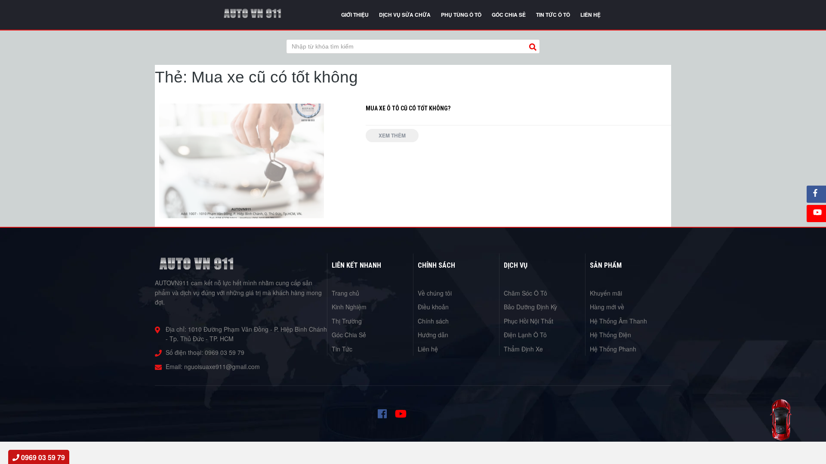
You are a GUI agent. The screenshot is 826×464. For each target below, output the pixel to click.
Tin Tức (342, 349)
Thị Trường (347, 321)
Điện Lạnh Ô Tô (525, 334)
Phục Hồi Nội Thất (528, 321)
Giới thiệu (355, 14)
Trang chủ (345, 293)
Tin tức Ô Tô (553, 14)
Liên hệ (428, 349)
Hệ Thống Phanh (613, 349)
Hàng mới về (607, 306)
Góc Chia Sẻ (349, 334)
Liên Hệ (590, 14)
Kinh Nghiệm (349, 306)
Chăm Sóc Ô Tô (525, 293)
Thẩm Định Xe (523, 349)
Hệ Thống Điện (610, 334)
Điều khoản (433, 306)
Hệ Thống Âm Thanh (618, 321)
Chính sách (433, 321)
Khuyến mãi (606, 293)
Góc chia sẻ (509, 14)
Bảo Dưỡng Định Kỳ (530, 306)
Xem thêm (392, 135)
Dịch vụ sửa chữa (405, 14)
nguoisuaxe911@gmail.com (222, 366)
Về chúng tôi (435, 293)
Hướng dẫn (433, 334)
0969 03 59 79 (224, 352)
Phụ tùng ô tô (461, 14)
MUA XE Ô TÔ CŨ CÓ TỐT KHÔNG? (408, 108)
